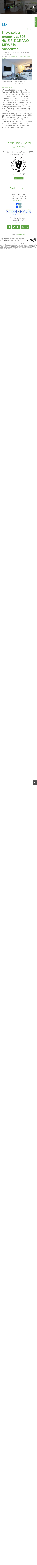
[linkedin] (18, 227)
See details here (8, 87)
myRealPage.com (21, 234)
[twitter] (14, 227)
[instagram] (27, 227)
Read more (18, 178)
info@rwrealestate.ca (18, 200)
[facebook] (9, 227)
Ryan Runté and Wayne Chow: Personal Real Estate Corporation (13, 8)
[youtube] (23, 227)
